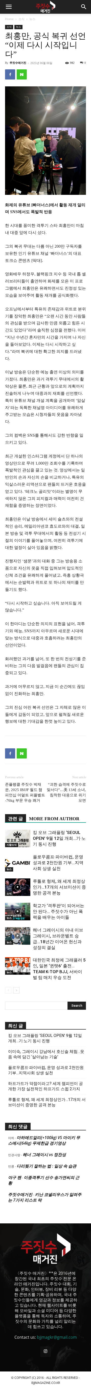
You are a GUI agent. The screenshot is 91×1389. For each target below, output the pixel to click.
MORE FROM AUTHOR (54, 818)
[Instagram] (45, 1352)
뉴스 (32, 19)
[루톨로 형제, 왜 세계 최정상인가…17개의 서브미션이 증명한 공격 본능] (17, 887)
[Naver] (22, 74)
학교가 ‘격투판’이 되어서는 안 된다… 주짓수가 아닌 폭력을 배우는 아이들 (58, 911)
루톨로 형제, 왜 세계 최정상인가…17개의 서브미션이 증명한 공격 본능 (59, 887)
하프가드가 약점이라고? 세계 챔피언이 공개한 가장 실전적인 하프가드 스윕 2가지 (45, 1086)
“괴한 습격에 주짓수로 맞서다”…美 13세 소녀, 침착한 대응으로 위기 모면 (66, 792)
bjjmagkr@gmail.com (57, 1337)
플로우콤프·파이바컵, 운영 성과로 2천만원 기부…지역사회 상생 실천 (58, 862)
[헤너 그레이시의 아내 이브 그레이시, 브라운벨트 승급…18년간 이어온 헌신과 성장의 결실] (17, 936)
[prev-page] (8, 990)
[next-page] (16, 990)
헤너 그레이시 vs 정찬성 (44, 1154)
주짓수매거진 (18, 62)
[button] (9, 7)
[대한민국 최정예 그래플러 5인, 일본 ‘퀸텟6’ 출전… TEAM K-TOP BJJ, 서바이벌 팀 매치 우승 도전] (17, 966)
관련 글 (15, 818)
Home (9, 19)
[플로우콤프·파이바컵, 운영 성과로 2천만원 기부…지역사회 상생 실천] (17, 863)
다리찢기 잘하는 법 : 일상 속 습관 (46, 1166)
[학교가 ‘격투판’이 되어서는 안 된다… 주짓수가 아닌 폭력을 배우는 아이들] (17, 911)
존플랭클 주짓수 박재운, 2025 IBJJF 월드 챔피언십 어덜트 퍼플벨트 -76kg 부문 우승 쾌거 (25, 792)
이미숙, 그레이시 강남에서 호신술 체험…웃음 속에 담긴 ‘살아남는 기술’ (46, 1054)
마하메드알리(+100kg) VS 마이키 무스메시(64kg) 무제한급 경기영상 (44, 1140)
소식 (21, 19)
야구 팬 (14, 1177)
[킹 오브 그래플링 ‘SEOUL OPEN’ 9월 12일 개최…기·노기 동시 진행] (17, 838)
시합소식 (12, 844)
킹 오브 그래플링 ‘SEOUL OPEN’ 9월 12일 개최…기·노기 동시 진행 (59, 838)
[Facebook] (10, 74)
